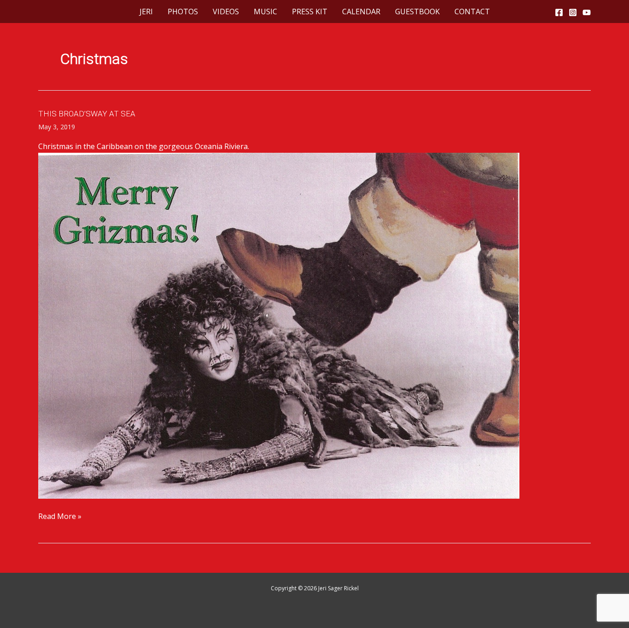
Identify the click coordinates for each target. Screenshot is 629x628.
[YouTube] (586, 12)
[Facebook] (559, 12)
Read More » (60, 517)
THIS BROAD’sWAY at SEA (86, 113)
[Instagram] (573, 12)
